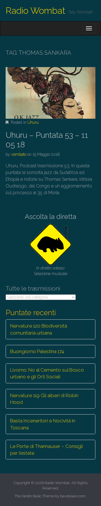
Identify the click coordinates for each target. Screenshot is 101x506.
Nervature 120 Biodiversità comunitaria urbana (38, 329)
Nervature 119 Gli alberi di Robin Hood (44, 399)
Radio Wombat (35, 10)
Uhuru (33, 122)
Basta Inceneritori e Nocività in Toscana (42, 424)
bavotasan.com (73, 496)
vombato (18, 154)
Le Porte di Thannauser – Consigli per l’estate (46, 449)
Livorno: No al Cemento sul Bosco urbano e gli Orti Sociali (47, 373)
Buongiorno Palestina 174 (37, 351)
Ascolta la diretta (50, 216)
